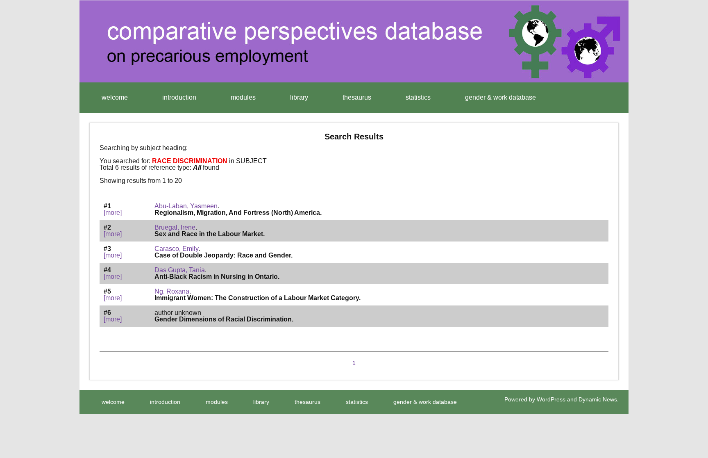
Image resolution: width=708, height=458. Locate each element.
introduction (179, 97)
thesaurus (357, 97)
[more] (113, 212)
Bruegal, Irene (174, 227)
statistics (418, 97)
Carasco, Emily (176, 248)
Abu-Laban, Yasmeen (186, 206)
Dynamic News (598, 399)
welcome (115, 97)
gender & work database (500, 97)
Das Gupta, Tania (179, 270)
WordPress (551, 399)
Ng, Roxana (171, 291)
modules (243, 97)
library (299, 97)
